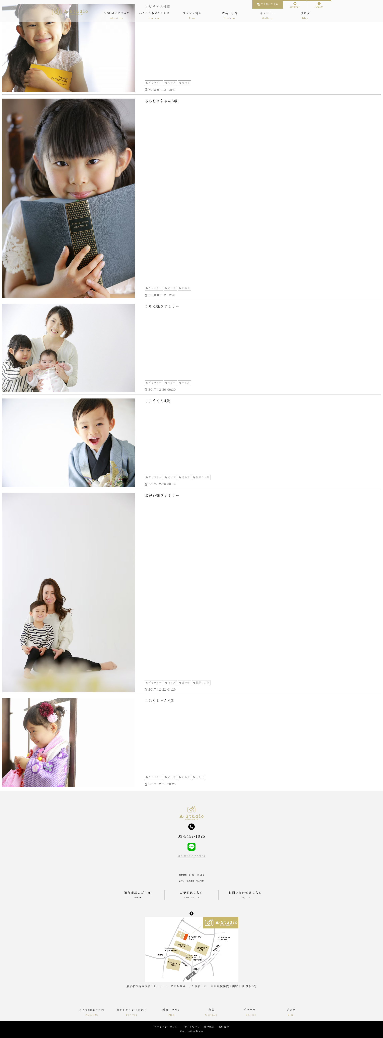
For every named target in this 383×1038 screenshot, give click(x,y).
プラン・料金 (192, 13)
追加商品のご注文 (137, 895)
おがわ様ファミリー (162, 495)
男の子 (186, 477)
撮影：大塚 (202, 477)
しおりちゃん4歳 (159, 701)
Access (319, 7)
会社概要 (209, 1027)
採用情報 (223, 1027)
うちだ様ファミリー (162, 306)
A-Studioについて (116, 13)
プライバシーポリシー (167, 1027)
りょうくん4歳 (157, 401)
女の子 (186, 83)
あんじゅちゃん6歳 (161, 101)
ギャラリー (267, 13)
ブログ (305, 13)
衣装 (211, 1009)
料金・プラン (171, 1009)
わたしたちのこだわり (154, 13)
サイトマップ (192, 1027)
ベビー (172, 383)
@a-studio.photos (191, 856)
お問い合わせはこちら (245, 895)
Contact (294, 7)
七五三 (200, 777)
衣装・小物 (230, 13)
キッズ (172, 83)
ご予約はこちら (269, 4)
